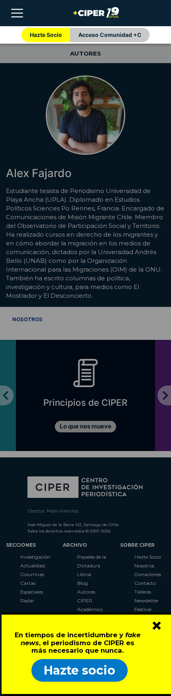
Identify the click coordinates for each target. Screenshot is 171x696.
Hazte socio (79, 670)
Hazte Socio (46, 34)
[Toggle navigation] (17, 13)
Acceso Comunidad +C (110, 34)
